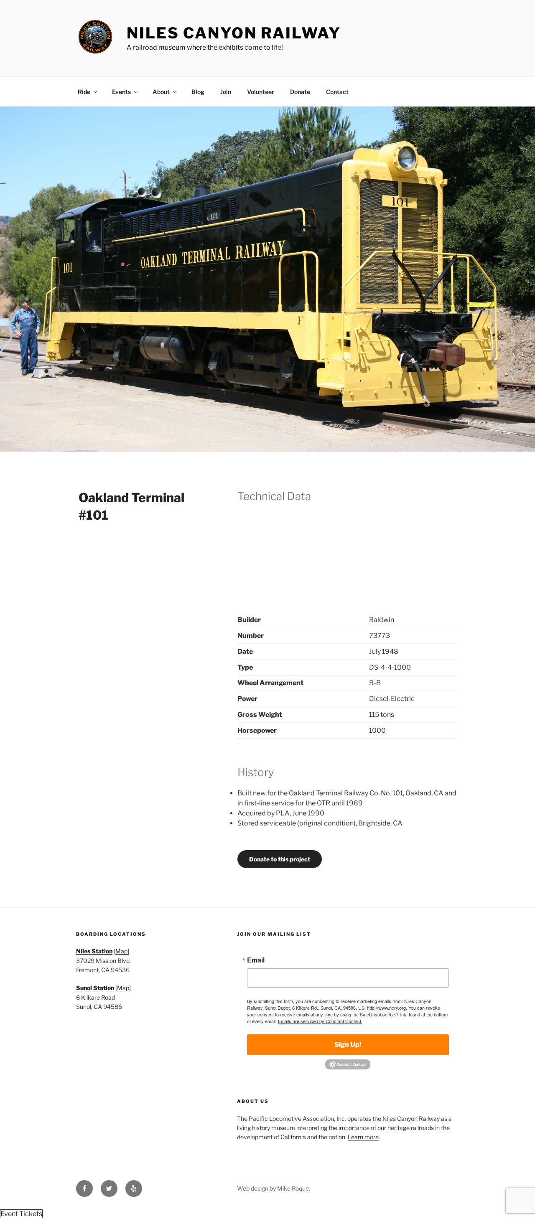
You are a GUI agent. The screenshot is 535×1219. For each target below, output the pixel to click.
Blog (197, 91)
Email (256, 960)
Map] (122, 951)
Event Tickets (21, 1214)
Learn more (363, 1136)
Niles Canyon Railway (234, 33)
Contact (337, 91)
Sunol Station (95, 987)
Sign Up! (347, 1045)
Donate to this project (279, 859)
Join (225, 91)
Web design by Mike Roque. (273, 1188)
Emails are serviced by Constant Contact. (320, 1021)
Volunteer (260, 91)
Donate (300, 91)
